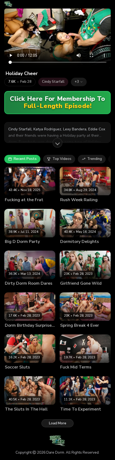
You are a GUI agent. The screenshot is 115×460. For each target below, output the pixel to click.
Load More (57, 423)
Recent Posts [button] (25, 158)
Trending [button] (94, 158)
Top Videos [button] (61, 158)
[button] (79, 82)
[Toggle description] (57, 143)
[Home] (8, 4)
